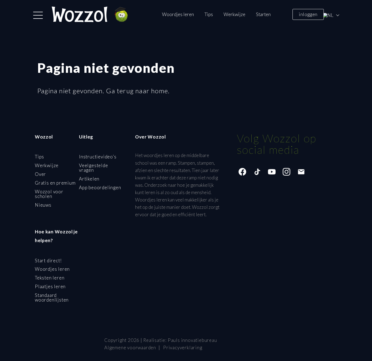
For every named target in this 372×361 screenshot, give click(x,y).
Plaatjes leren (50, 286)
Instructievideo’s (98, 157)
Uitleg (86, 137)
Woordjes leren (178, 14)
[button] (38, 15)
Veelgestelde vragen (93, 168)
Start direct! (48, 260)
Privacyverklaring (182, 347)
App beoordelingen (100, 187)
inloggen (308, 14)
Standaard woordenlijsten (52, 297)
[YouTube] (271, 171)
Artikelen (89, 179)
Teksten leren (49, 278)
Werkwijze (234, 14)
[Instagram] (286, 171)
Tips (209, 14)
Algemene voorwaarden (130, 347)
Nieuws (43, 205)
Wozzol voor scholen (49, 194)
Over (40, 174)
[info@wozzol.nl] (301, 171)
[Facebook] (242, 171)
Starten (263, 14)
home (159, 91)
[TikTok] (257, 171)
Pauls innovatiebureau (192, 340)
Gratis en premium (55, 183)
